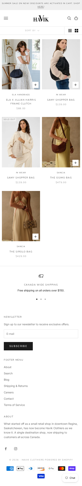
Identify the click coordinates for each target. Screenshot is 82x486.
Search (8, 373)
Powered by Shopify (59, 459)
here (41, 6)
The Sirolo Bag (21, 251)
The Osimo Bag (61, 177)
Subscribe (18, 346)
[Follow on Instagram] (16, 449)
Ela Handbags (21, 94)
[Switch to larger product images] (70, 31)
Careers (9, 392)
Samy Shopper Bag (61, 99)
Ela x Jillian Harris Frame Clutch (21, 101)
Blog (6, 379)
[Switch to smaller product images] (76, 31)
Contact (9, 398)
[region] (41, 283)
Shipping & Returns (16, 385)
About (7, 367)
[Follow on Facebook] (6, 449)
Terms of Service (14, 404)
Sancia (61, 172)
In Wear (61, 94)
